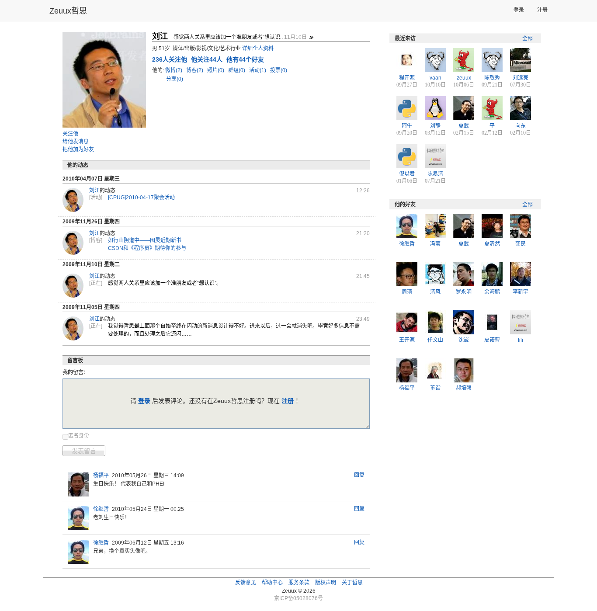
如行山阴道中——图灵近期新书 (144, 240)
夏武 (463, 126)
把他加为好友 (78, 149)
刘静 (435, 126)
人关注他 (170, 59)
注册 (542, 10)
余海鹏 (492, 292)
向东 (520, 126)
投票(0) (278, 70)
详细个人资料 (258, 48)
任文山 (435, 340)
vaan (435, 78)
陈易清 (435, 174)
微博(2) (174, 70)
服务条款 (298, 583)
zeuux (464, 78)
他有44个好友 (245, 59)
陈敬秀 (492, 78)
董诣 (435, 388)
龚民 (520, 244)
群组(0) (237, 70)
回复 (359, 475)
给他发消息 (75, 142)
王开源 (407, 340)
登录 (519, 10)
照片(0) (216, 70)
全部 (527, 38)
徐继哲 (101, 509)
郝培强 (464, 388)
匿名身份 (78, 436)
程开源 (407, 78)
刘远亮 (520, 78)
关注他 (70, 134)
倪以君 (407, 174)
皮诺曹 (492, 340)
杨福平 (101, 475)
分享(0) (174, 79)
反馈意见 (245, 583)
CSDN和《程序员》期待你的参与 (147, 248)
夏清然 (492, 244)
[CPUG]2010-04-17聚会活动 (141, 197)
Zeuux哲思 (68, 11)
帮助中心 (272, 583)
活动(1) (258, 70)
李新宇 (520, 292)
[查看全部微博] (311, 37)
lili (520, 340)
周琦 (407, 292)
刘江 (94, 190)
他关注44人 (207, 59)
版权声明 (325, 583)
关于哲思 (352, 583)
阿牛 (407, 126)
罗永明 (464, 292)
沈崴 (463, 340)
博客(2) (195, 70)
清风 (435, 292)
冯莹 (435, 244)
